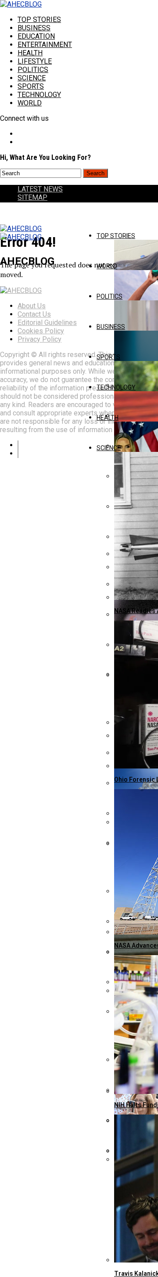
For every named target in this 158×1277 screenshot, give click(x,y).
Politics (33, 69)
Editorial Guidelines (47, 322)
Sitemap (32, 197)
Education (36, 36)
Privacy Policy (39, 339)
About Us (32, 306)
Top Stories (39, 19)
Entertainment (45, 44)
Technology (39, 94)
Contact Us (34, 314)
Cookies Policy (41, 331)
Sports (31, 86)
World (30, 103)
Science (32, 78)
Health (30, 53)
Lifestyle (35, 61)
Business (34, 28)
